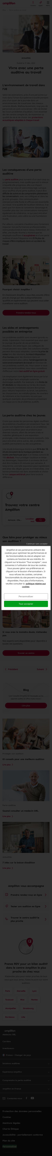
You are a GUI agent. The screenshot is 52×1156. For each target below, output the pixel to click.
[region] (26, 578)
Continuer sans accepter (36, 543)
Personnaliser (26, 596)
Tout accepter (26, 604)
